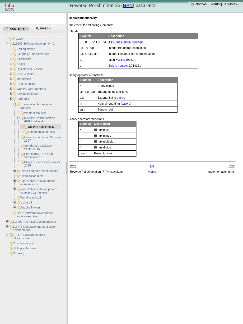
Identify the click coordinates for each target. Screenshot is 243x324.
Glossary (18, 253)
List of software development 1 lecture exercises (36, 214)
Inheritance (24, 79)
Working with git (30, 197)
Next (231, 4)
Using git (26, 202)
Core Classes (25, 74)
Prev (217, 4)
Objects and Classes (30, 69)
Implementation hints (41, 132)
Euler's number (118, 65)
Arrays (21, 64)
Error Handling (26, 84)
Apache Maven (30, 207)
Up (224, 4)
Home (152, 171)
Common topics (23, 243)
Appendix (23, 99)
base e (121, 97)
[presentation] (116, 59)
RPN (128, 5)
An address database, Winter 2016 (38, 147)
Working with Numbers (31, 89)
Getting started (26, 49)
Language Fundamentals (33, 54)
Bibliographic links (25, 248)
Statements (24, 59)
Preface (18, 38)
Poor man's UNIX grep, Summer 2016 (39, 155)
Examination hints (31, 176)
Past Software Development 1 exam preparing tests (39, 191)
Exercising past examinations (39, 171)
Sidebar (201, 4)
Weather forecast (35, 113)
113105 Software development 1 (34, 43)
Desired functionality (41, 127)
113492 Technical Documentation (34, 221)
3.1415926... (125, 59)
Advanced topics (27, 94)
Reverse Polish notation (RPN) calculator (39, 119)
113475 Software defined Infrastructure (29, 236)
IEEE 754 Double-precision (126, 42)
